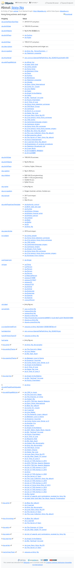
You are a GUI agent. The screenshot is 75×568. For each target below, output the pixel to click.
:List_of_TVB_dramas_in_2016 (36, 470)
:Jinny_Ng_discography (33, 345)
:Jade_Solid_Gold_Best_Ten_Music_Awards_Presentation (45, 498)
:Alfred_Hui (29, 62)
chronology (8, 518)
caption (5, 171)
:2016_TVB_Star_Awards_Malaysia (37, 463)
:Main (27, 220)
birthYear (6, 42)
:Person (28, 267)
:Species (28, 295)
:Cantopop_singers (32, 124)
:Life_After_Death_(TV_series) (36, 456)
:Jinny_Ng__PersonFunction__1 (36, 51)
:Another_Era (30, 423)
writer (6, 545)
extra (6, 527)
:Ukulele (28, 82)
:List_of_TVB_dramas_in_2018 (36, 481)
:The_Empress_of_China (34, 397)
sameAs (5, 309)
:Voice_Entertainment (33, 140)
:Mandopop (30, 78)
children (5, 175)
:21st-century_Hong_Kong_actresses (38, 117)
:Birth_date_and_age (33, 207)
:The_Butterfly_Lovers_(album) (36, 414)
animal (15, 11)
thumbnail (6, 58)
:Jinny (27, 385)
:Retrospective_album (33, 135)
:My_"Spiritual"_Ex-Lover (34, 98)
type (4, 265)
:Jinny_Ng (29, 227)
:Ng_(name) (30, 494)
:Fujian (28, 37)
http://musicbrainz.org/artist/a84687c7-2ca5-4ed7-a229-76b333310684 (49, 318)
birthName (6, 31)
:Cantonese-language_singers (36, 122)
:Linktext (28, 218)
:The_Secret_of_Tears (33, 476)
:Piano (28, 73)
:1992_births (30, 120)
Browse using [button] (22, 3)
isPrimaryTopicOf (8, 336)
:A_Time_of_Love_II (32, 371)
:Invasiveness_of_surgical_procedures (39, 144)
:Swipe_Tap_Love (31, 113)
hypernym (6, 260)
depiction (6, 331)
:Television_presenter (33, 53)
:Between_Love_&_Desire (34, 358)
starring (7, 376)
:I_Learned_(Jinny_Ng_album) (35, 142)
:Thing (28, 265)
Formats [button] (34, 3)
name (4, 187)
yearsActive (6, 231)
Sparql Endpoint (67, 3)
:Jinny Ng (30, 309)
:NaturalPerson (31, 276)
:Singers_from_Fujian (33, 249)
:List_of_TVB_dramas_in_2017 (36, 467)
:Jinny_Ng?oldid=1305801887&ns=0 (40, 327)
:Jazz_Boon (29, 425)
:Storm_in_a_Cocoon (33, 111)
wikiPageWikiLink (8, 62)
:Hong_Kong (30, 69)
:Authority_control (32, 204)
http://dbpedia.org (39, 11)
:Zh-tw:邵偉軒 (30, 153)
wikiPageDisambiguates (11, 387)
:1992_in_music (31, 392)
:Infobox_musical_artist (34, 213)
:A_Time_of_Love (31, 102)
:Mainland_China (31, 71)
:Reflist (28, 222)
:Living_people (31, 67)
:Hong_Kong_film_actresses (35, 126)
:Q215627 (30, 280)
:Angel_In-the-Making (33, 93)
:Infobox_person (31, 216)
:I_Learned (29, 410)
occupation (6, 51)
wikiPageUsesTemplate (10, 204)
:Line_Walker (30, 89)
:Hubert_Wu (30, 399)
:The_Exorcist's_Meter (33, 349)
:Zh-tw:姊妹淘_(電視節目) (34, 151)
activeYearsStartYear (9, 22)
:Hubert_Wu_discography (34, 443)
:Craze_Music (30, 148)
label (4, 304)
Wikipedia (27, 562)
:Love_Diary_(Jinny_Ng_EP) (35, 115)
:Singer (28, 260)
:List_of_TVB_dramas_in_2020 (36, 474)
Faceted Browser (53, 3)
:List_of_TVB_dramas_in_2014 (36, 487)
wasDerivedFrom (8, 327)
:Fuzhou (28, 35)
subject (5, 236)
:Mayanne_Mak (31, 439)
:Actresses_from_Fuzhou (34, 255)
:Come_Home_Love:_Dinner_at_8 (37, 363)
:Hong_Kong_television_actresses (37, 104)
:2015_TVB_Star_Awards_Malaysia (37, 401)
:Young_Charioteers (32, 100)
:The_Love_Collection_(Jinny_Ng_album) (39, 133)
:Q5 (28, 282)
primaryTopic (9, 552)
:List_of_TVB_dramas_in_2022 (36, 492)
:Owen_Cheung (31, 450)
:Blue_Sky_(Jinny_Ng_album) (35, 131)
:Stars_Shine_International (35, 84)
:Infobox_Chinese (32, 211)
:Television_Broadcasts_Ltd (35, 146)
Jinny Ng (18, 7)
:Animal (28, 287)
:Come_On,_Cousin (32, 87)
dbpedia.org (64, 11)
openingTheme (9, 358)
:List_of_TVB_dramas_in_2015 (36, 461)
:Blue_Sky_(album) (32, 406)
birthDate (6, 26)
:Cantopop (29, 109)
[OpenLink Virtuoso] (21, 560)
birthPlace (6, 35)
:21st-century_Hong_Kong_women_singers (40, 129)
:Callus (28, 95)
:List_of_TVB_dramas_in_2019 (36, 483)
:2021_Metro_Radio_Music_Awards (37, 430)
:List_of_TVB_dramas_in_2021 (36, 490)
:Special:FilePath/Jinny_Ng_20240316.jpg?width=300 (47, 58)
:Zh (27, 224)
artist (6, 345)
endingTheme (9, 349)
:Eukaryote (29, 291)
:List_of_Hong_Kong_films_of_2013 (37, 485)
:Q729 (29, 284)
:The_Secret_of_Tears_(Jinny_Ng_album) (39, 137)
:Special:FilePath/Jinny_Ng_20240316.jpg (43, 331)
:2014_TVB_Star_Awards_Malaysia (37, 465)
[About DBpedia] (7, 3)
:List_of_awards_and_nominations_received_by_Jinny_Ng (45, 496)
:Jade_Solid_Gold (31, 64)
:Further (28, 209)
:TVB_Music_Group (32, 106)
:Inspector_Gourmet (33, 360)
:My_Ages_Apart (31, 354)
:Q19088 (30, 278)
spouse (5, 196)
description (6, 46)
